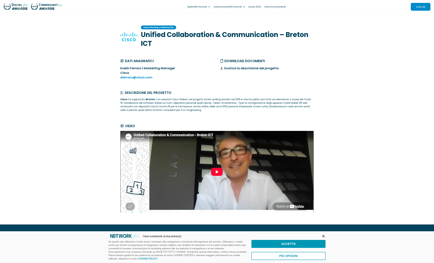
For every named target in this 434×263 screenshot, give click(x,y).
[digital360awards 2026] (15, 6)
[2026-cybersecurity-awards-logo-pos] (46, 6)
